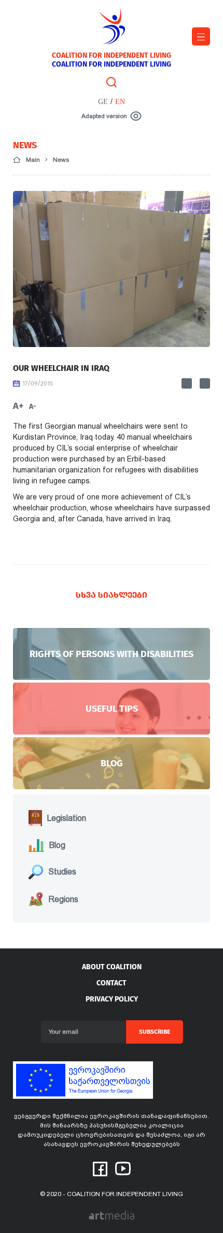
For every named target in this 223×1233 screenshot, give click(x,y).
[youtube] (123, 1168)
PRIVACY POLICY (112, 999)
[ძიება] (111, 82)
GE (103, 102)
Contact (111, 983)
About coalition (112, 966)
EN (120, 102)
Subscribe (154, 1031)
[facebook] (100, 1168)
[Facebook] (187, 383)
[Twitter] (205, 383)
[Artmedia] (111, 1214)
